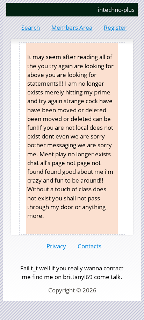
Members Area (71, 27)
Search (30, 27)
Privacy (56, 246)
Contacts (89, 246)
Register (115, 27)
